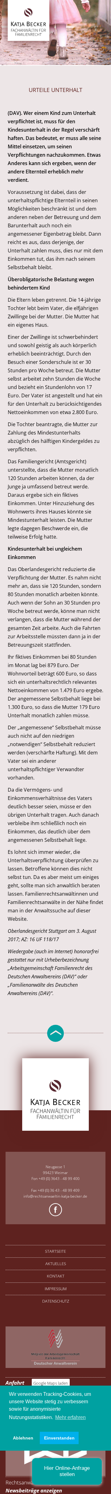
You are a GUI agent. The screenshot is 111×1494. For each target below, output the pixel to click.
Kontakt (55, 1276)
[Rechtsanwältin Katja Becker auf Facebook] (55, 1210)
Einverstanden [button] (59, 1437)
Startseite (55, 1251)
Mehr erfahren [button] (70, 1417)
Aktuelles (55, 1263)
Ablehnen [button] (23, 1437)
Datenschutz (55, 1301)
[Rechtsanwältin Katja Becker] (28, 35)
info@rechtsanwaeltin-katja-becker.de (55, 1196)
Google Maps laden (50, 1383)
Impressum (56, 1288)
